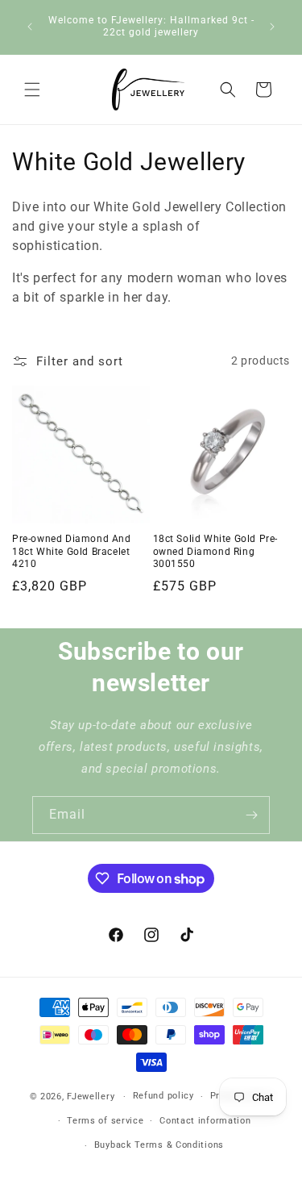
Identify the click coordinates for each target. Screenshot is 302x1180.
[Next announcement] (272, 26)
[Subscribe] (251, 815)
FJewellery (90, 1096)
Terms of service (105, 1120)
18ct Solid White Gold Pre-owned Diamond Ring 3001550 (216, 551)
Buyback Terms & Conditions (159, 1145)
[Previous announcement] (30, 26)
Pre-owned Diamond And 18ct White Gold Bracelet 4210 (71, 551)
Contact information (204, 1120)
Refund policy (163, 1095)
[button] (32, 89)
